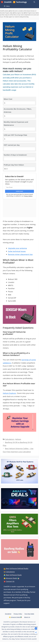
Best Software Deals (14, 575)
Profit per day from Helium (14, 165)
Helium (18, 439)
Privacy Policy (18, 614)
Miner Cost (8, 99)
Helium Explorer (9, 393)
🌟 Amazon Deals (11, 578)
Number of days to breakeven (15, 155)
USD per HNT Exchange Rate (15, 135)
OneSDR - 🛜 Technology (15, 2)
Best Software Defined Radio (17, 569)
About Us (27, 617)
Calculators (9, 439)
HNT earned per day (12, 145)
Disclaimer (8, 614)
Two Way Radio (29, 614)
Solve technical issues (17, 251)
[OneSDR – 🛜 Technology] (2, 2)
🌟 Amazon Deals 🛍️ (15, 617)
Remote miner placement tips (20, 254)
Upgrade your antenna (17, 248)
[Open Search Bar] (34, 2)
